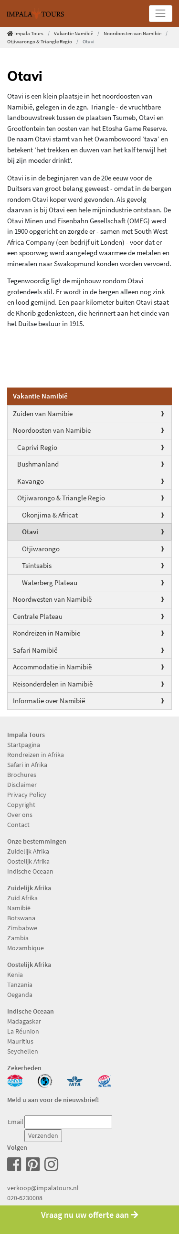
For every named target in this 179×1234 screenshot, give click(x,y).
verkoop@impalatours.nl (43, 1188)
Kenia (15, 974)
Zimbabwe (22, 928)
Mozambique (25, 948)
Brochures (21, 774)
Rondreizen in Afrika (35, 754)
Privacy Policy (26, 794)
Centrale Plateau (38, 616)
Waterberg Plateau (49, 582)
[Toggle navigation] (160, 13)
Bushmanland (38, 463)
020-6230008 (24, 1198)
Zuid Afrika (22, 898)
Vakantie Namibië (73, 33)
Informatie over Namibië (49, 700)
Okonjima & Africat (50, 514)
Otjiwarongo (41, 548)
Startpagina (23, 744)
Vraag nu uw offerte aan (86, 1215)
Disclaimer (22, 784)
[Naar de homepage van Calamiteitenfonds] (45, 1079)
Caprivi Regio (37, 447)
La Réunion (23, 1031)
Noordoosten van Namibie (132, 33)
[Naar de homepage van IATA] (75, 1079)
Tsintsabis (37, 565)
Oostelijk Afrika (28, 861)
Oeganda (19, 994)
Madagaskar (24, 1021)
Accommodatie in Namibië (52, 666)
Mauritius (20, 1041)
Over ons (19, 814)
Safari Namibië (35, 650)
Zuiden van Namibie (43, 413)
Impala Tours (28, 33)
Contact (18, 824)
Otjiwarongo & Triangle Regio (61, 497)
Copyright (21, 804)
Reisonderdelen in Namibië (53, 683)
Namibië (19, 908)
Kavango (30, 481)
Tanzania (19, 984)
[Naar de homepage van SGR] (105, 1079)
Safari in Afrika (27, 764)
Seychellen (22, 1051)
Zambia (18, 938)
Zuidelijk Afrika (28, 851)
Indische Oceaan (30, 871)
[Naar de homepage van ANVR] (15, 1079)
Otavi (30, 531)
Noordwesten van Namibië (52, 599)
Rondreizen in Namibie (46, 632)
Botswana (21, 918)
